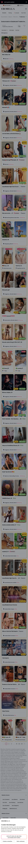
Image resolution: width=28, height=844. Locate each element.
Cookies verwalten (7, 841)
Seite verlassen (21, 841)
